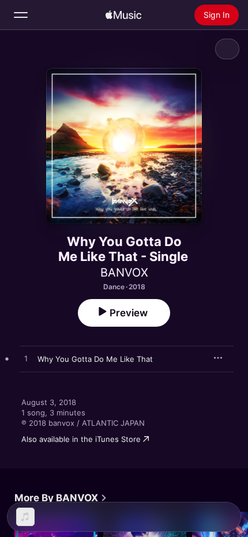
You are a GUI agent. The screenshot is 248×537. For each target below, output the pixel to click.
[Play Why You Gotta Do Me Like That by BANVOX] (25, 359)
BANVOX (124, 272)
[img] (123, 15)
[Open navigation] (20, 15)
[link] (60, 497)
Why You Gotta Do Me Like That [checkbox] (95, 359)
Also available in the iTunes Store (81, 439)
